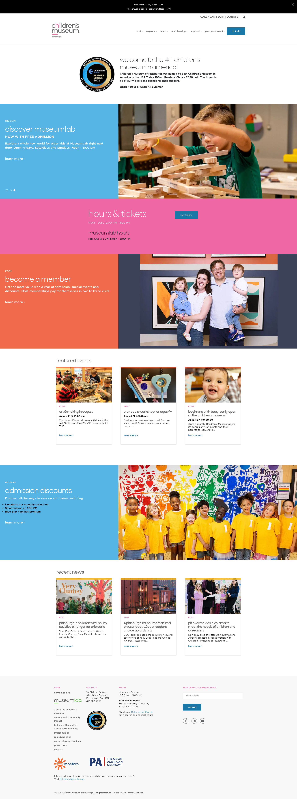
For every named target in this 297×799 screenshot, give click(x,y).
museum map (61, 733)
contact (58, 749)
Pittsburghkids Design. (73, 779)
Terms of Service (135, 793)
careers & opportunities (67, 741)
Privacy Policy (119, 793)
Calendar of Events (142, 712)
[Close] (292, 4)
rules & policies (62, 737)
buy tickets (186, 215)
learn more (14, 159)
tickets (236, 31)
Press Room (60, 745)
